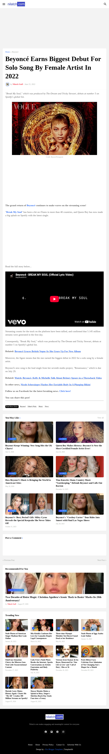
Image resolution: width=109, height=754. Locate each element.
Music (41, 406)
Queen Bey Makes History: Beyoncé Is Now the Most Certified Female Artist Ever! (79, 447)
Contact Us (60, 745)
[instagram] (63, 732)
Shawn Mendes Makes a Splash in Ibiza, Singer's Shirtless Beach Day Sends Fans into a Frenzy (41, 694)
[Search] (105, 4)
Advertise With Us (74, 745)
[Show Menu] (3, 4)
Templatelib (68, 749)
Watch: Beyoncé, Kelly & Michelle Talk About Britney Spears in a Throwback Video (58, 378)
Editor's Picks (32, 406)
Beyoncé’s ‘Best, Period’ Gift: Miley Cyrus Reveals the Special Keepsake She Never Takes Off (28, 520)
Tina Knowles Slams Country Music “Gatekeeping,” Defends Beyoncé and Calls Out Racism (79, 483)
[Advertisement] (54, 26)
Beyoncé (15, 52)
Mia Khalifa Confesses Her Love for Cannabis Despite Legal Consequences (41, 636)
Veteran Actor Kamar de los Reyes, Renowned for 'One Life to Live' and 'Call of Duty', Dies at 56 (67, 663)
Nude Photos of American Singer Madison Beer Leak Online (16, 636)
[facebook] (45, 732)
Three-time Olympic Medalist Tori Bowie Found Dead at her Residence (67, 636)
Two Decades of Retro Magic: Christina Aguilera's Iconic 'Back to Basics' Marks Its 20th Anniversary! (53, 599)
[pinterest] (57, 732)
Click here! (65, 391)
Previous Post (9, 560)
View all (100, 418)
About (37, 745)
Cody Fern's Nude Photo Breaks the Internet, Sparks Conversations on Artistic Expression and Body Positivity (42, 665)
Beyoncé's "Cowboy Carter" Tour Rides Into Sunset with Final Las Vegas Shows (78, 519)
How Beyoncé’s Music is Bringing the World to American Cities (28, 481)
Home (7, 52)
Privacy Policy (48, 745)
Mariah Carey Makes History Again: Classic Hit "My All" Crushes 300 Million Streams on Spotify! (16, 694)
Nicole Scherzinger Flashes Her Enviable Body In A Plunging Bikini (55, 384)
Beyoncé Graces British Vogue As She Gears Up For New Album (48, 351)
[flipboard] (51, 732)
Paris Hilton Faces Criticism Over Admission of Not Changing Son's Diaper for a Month (91, 663)
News (47, 406)
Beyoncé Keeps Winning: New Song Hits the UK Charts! (28, 447)
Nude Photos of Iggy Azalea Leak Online (92, 635)
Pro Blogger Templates (54, 749)
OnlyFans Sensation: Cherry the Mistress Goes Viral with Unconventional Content (16, 663)
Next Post (101, 560)
